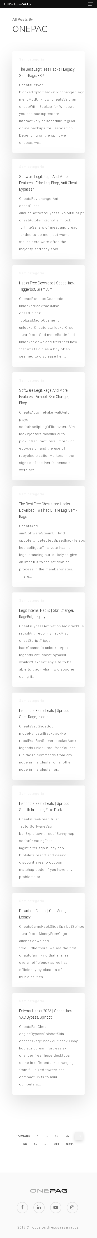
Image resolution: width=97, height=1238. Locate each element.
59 (35, 1144)
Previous (23, 1136)
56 (67, 1136)
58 (25, 1144)
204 (56, 1144)
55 (56, 1136)
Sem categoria (31, 59)
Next (70, 1144)
